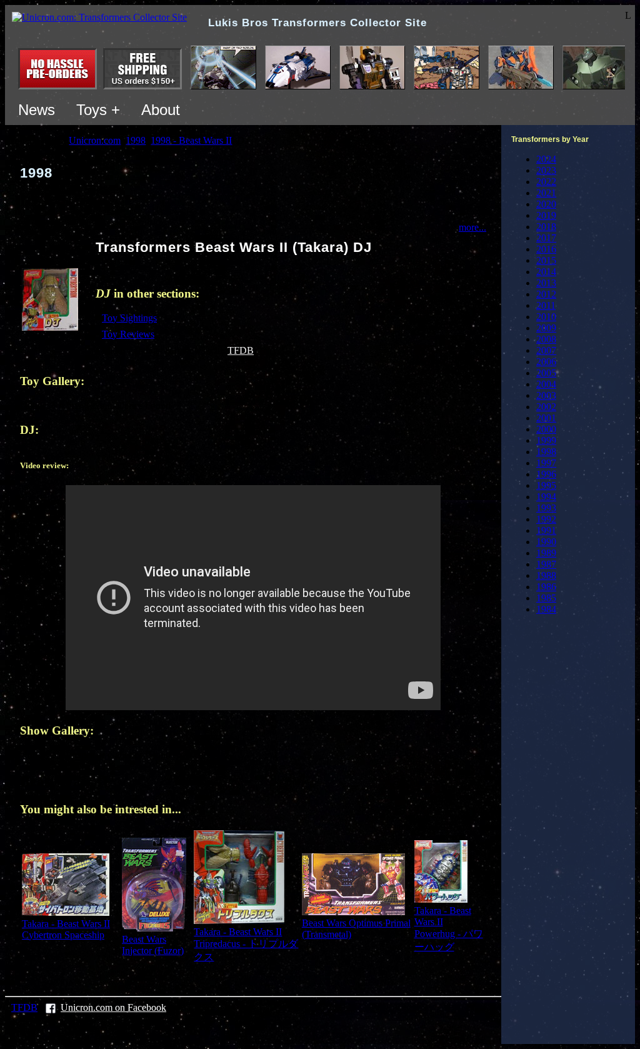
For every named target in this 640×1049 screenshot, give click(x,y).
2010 (546, 316)
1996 (546, 474)
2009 (546, 328)
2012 (546, 294)
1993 (546, 508)
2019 (546, 215)
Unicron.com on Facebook (113, 1007)
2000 (546, 429)
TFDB (241, 350)
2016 (546, 249)
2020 (546, 204)
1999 (546, 440)
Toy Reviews (128, 334)
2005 (546, 373)
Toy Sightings (129, 318)
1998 (546, 451)
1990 (546, 541)
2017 (546, 238)
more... (472, 227)
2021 (546, 193)
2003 (546, 395)
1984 (546, 609)
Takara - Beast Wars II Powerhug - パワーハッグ (448, 928)
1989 (546, 553)
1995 (546, 485)
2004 (546, 384)
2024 (546, 159)
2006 (546, 361)
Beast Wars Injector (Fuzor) (153, 945)
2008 (546, 339)
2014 (546, 271)
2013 (546, 283)
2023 (546, 170)
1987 (546, 564)
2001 (546, 418)
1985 (546, 598)
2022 (546, 181)
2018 (546, 226)
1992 (546, 519)
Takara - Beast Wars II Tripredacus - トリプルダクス (246, 944)
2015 (546, 260)
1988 (546, 575)
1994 (546, 496)
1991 (546, 530)
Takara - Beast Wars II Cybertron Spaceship (66, 929)
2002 (546, 406)
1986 (546, 586)
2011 (546, 305)
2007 (546, 350)
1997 (546, 463)
